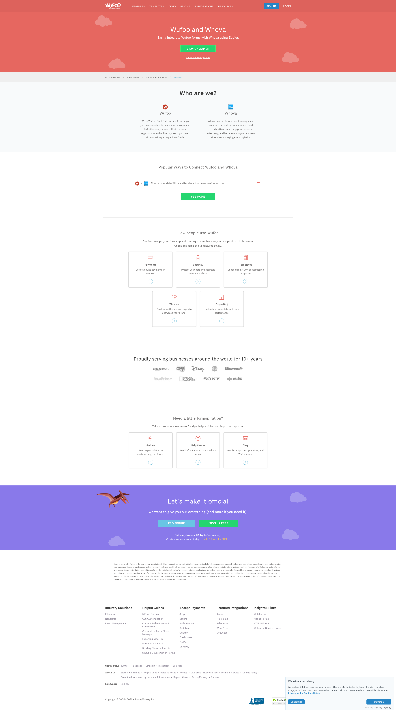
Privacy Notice (295, 693)
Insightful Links (265, 608)
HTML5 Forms (261, 623)
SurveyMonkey (200, 677)
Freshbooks (185, 637)
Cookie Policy (250, 672)
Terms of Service (230, 672)
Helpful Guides (153, 608)
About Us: (110, 672)
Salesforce (222, 623)
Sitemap (135, 672)
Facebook (137, 665)
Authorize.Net (187, 623)
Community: (112, 666)
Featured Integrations (232, 608)
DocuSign (222, 632)
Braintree (184, 628)
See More (198, 197)
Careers (215, 677)
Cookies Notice (312, 693)
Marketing (133, 77)
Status (124, 672)
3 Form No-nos (150, 614)
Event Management (156, 77)
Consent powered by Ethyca (376, 708)
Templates (156, 6)
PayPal (183, 642)
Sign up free (218, 523)
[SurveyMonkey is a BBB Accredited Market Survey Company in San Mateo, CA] (256, 701)
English (125, 683)
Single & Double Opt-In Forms (158, 652)
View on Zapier (198, 49)
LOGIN (287, 6)
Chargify (183, 632)
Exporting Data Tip (152, 639)
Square (183, 618)
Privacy (183, 672)
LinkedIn (150, 665)
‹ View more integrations (198, 57)
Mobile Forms (261, 618)
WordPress (222, 628)
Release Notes (168, 672)
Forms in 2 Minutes (152, 643)
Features (138, 6)
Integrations (204, 6)
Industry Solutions (118, 608)
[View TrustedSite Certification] (281, 701)
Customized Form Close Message (155, 633)
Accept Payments (192, 608)
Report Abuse (180, 677)
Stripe (182, 614)
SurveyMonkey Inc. (145, 699)
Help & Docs (150, 672)
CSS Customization (152, 618)
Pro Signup (176, 523)
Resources (225, 6)
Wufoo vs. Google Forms (267, 628)
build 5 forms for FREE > (216, 539)
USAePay (184, 646)
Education (110, 614)
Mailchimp (222, 618)
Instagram (163, 665)
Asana (220, 614)
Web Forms (260, 614)
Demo (172, 6)
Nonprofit (110, 618)
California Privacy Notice (204, 672)
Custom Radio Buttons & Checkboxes (155, 625)
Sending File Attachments (156, 648)
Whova (178, 77)
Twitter (124, 665)
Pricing (185, 6)
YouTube (177, 665)
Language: (111, 684)
